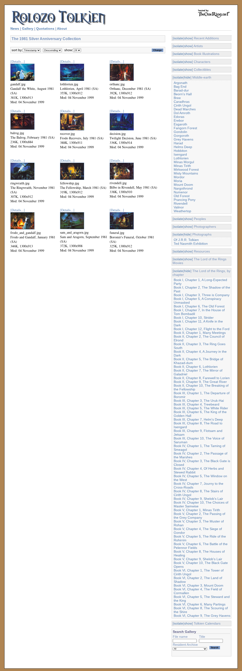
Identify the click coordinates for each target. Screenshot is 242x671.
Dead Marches (185, 109)
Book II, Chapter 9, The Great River (200, 382)
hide (187, 77)
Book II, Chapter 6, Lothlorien (196, 367)
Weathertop (182, 211)
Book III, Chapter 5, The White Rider (201, 408)
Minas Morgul (184, 162)
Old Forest (182, 196)
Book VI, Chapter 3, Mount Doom (198, 585)
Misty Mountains (186, 173)
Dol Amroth (182, 113)
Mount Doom (183, 184)
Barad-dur (181, 90)
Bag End (180, 86)
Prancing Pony (184, 200)
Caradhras (182, 102)
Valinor (179, 207)
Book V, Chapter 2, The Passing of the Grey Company (199, 515)
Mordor (179, 177)
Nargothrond (183, 188)
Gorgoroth (181, 135)
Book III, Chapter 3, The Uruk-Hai (199, 400)
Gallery (27, 28)
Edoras (179, 117)
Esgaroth (180, 124)
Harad (178, 143)
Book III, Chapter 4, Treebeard (196, 404)
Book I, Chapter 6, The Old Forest (199, 306)
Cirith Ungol (182, 105)
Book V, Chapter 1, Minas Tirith (197, 510)
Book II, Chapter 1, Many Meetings (200, 333)
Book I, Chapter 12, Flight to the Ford (201, 329)
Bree (177, 98)
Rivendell (180, 203)
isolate (178, 38)
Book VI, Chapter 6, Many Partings (199, 604)
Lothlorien (181, 158)
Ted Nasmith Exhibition (191, 243)
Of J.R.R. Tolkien (186, 240)
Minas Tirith (182, 166)
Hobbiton (180, 151)
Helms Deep (183, 147)
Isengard (180, 154)
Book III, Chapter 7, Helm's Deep (198, 419)
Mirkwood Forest (186, 169)
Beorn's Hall (183, 94)
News (14, 28)
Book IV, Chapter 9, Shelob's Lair (198, 499)
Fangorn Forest (185, 128)
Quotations (45, 28)
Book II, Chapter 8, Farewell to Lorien (202, 378)
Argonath (180, 83)
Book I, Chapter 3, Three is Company (201, 295)
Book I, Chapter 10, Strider (194, 317)
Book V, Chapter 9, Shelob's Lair (198, 559)
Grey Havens (183, 139)
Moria (178, 181)
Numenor (181, 192)
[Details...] (17, 61)
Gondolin (180, 132)
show (188, 38)
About (62, 28)
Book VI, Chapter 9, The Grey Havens (202, 615)
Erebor (179, 120)
